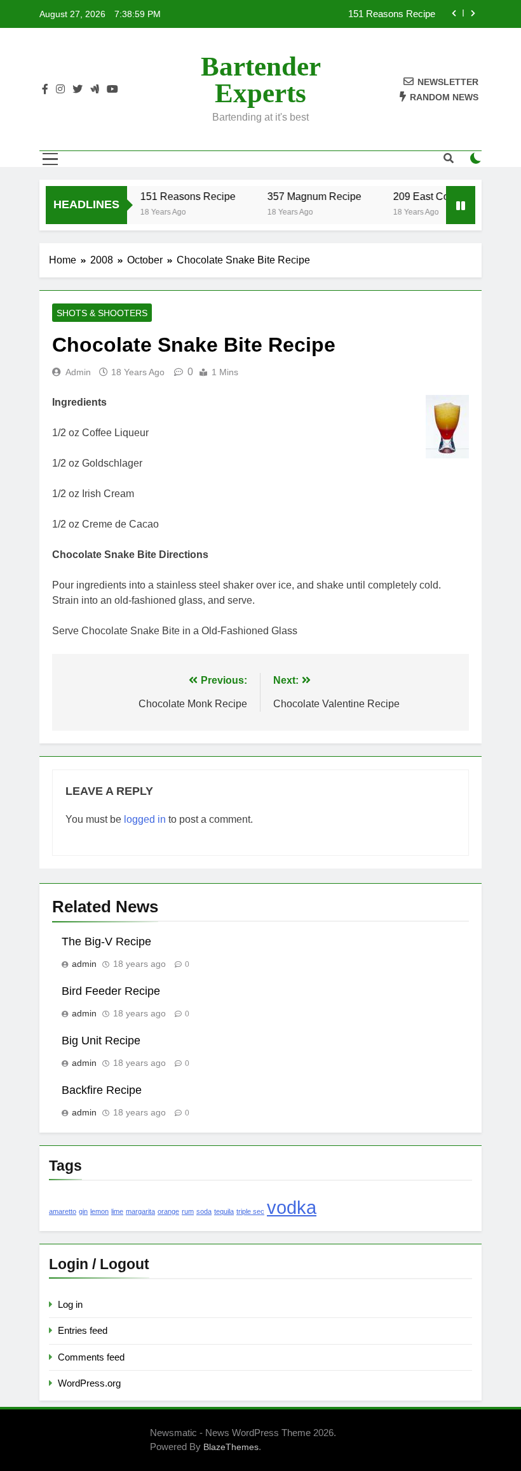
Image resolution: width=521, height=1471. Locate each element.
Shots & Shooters (102, 313)
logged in (145, 819)
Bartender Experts (261, 79)
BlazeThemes (231, 1447)
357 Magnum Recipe (306, 196)
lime (117, 1211)
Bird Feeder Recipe (111, 991)
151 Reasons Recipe (391, 14)
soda (204, 1211)
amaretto (62, 1211)
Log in (70, 1304)
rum (188, 1211)
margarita (140, 1211)
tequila (224, 1211)
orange (168, 1211)
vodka (291, 1207)
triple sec (250, 1211)
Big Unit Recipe (101, 1040)
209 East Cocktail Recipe (442, 196)
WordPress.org (89, 1383)
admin (78, 372)
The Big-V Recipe (106, 941)
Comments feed (91, 1357)
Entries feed (82, 1330)
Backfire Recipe (102, 1090)
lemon (99, 1211)
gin (83, 1211)
